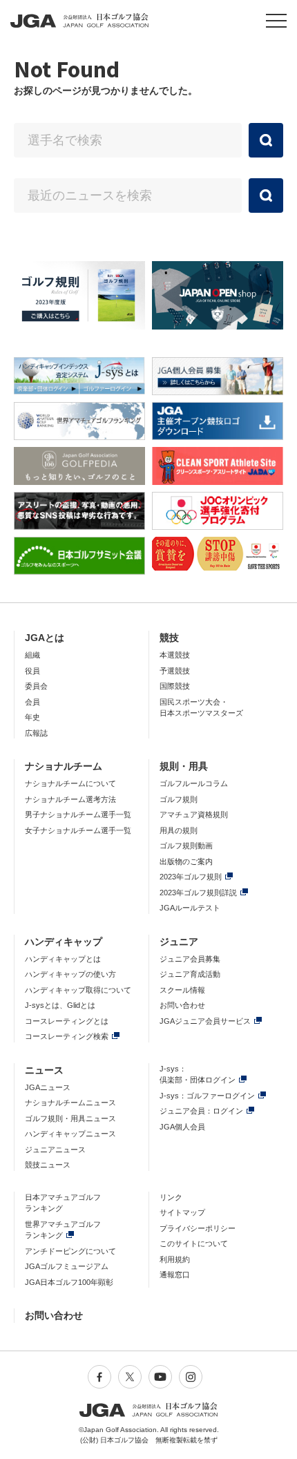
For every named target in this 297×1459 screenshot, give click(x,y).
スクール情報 (182, 990)
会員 (32, 702)
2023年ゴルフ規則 (191, 876)
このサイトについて (194, 1243)
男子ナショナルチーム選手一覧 (78, 814)
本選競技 (175, 655)
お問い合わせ (182, 1005)
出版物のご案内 (186, 861)
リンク (171, 1197)
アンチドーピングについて (70, 1251)
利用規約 (175, 1259)
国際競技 (175, 686)
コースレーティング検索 (66, 1036)
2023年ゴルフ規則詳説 (198, 892)
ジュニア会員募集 (190, 959)
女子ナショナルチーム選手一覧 (78, 830)
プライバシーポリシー (198, 1228)
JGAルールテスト (190, 908)
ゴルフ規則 (179, 799)
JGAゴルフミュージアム (66, 1266)
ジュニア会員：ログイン (201, 1111)
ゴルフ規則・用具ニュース (70, 1118)
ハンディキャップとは (63, 959)
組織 (32, 655)
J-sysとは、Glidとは (60, 1005)
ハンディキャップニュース (70, 1133)
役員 (32, 671)
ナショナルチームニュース (70, 1102)
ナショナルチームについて (70, 783)
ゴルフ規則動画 (186, 845)
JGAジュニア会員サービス (205, 1021)
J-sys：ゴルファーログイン (207, 1095)
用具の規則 (179, 830)
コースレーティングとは (66, 1021)
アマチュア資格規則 (194, 814)
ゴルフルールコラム (194, 783)
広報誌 (36, 733)
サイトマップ (182, 1212)
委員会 (36, 686)
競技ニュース (47, 1165)
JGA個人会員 (182, 1127)
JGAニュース (47, 1087)
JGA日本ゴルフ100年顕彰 (69, 1282)
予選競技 (175, 671)
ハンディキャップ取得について (78, 990)
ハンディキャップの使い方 (70, 974)
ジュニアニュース (55, 1149)
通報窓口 (175, 1274)
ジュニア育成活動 (190, 974)
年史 (32, 717)
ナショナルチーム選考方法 (70, 799)
